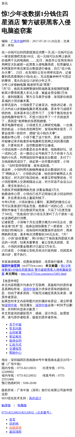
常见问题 (15, 328)
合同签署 (15, 332)
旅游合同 (15, 340)
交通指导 (15, 348)
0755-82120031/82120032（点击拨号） (27, 412)
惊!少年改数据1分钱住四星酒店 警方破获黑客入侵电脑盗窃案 (37, 269)
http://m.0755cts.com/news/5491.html (43, 273)
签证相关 (15, 336)
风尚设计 (35, 398)
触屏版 (6, 405)
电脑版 (22, 405)
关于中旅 (15, 324)
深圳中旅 (29, 289)
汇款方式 (15, 344)
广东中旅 (17, 41)
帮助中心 (15, 352)
